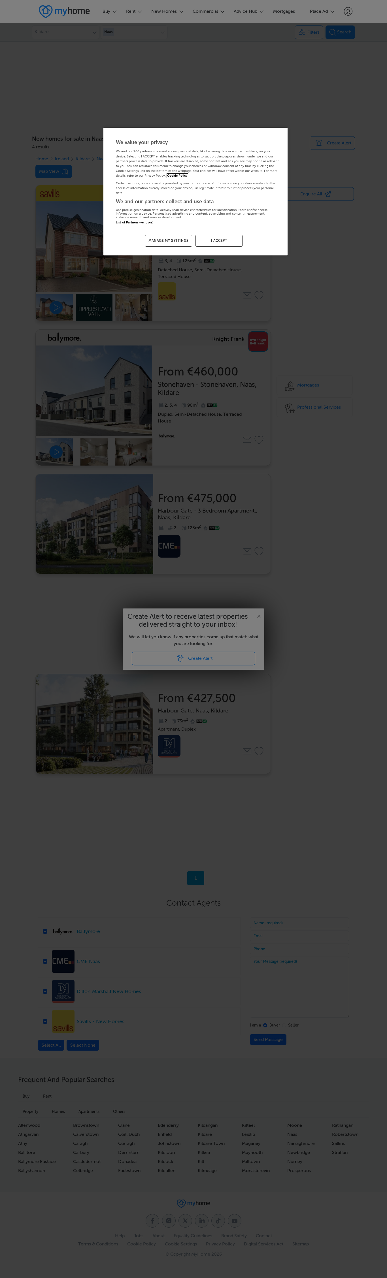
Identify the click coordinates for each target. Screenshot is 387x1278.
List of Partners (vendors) (134, 222)
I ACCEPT (219, 241)
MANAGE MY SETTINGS (168, 241)
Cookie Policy (177, 176)
